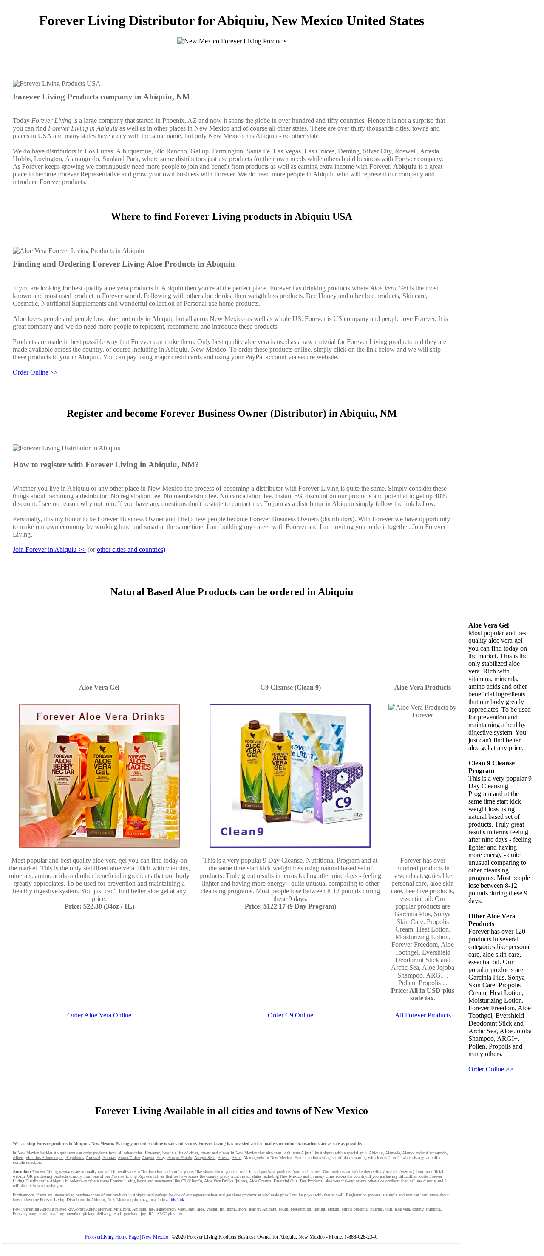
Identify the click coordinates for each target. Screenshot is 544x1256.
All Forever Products (423, 1015)
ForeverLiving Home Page (112, 1237)
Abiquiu (376, 1153)
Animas (109, 1157)
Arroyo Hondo (179, 1157)
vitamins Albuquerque (44, 1157)
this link (177, 1199)
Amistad (93, 1157)
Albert (18, 1157)
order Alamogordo (431, 1153)
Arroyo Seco (204, 1157)
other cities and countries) (131, 549)
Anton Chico (129, 1157)
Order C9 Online (290, 1015)
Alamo (408, 1153)
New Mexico (155, 1237)
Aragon (148, 1157)
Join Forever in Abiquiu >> (49, 549)
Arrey (160, 1157)
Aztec (236, 1157)
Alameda (392, 1153)
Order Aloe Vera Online (99, 1015)
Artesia (224, 1157)
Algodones (74, 1157)
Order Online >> (35, 372)
